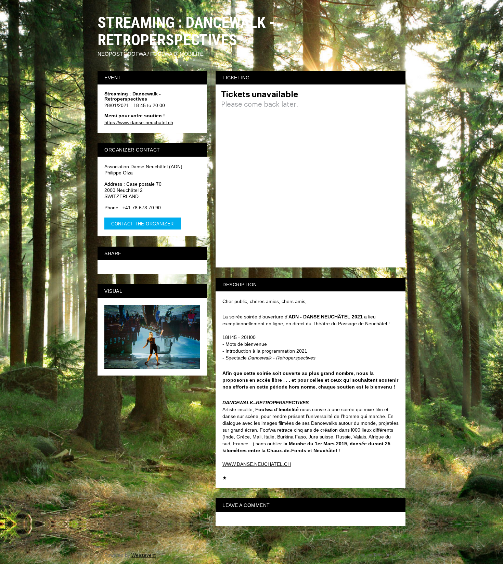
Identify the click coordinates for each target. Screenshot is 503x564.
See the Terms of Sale (378, 555)
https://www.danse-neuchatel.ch (138, 122)
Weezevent (143, 555)
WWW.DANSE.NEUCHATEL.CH (256, 464)
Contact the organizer (142, 223)
